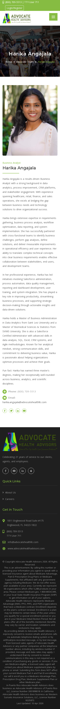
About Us (10, 492)
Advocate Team (25, 61)
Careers (9, 499)
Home (8, 61)
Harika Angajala (46, 61)
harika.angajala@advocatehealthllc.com (24, 402)
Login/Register (14, 8)
